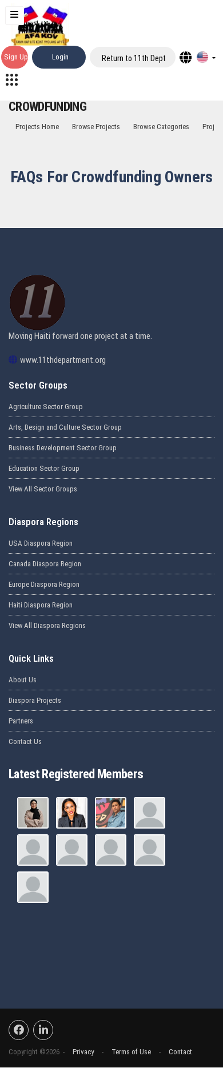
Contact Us (25, 741)
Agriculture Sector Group (46, 406)
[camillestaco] (71, 813)
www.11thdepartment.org (63, 360)
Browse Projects (96, 126)
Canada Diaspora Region (45, 563)
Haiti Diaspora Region (41, 605)
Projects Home (37, 126)
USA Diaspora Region (41, 543)
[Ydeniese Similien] (71, 850)
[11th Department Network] (11, 79)
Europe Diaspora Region (44, 584)
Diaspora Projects (35, 700)
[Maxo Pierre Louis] (149, 813)
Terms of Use (131, 1051)
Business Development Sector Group (63, 447)
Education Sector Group (44, 468)
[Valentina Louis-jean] (110, 850)
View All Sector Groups (43, 489)
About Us (23, 679)
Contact (180, 1051)
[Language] (206, 57)
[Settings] (186, 57)
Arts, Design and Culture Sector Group (65, 427)
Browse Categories (161, 126)
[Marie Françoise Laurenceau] (33, 887)
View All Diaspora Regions (47, 625)
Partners (21, 721)
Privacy (83, 1051)
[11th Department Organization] (33, 850)
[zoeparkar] (33, 813)
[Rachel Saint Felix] (149, 850)
